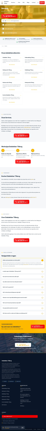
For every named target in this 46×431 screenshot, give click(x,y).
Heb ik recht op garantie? (8, 287)
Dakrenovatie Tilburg (5, 396)
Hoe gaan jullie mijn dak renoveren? (10, 308)
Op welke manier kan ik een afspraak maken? (12, 281)
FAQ (23, 2)
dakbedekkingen (27, 127)
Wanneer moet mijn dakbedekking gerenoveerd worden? (15, 297)
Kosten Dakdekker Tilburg (6, 402)
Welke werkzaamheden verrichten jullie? (11, 260)
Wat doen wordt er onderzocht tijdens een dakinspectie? (15, 313)
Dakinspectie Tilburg (5, 391)
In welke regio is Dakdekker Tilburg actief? (12, 271)
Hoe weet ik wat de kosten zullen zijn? (11, 276)
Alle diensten (4, 404)
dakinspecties (26, 264)
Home (3, 46)
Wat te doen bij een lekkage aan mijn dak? (12, 292)
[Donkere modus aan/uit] (38, 2)
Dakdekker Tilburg (6, 2)
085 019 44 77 (33, 197)
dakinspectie (8, 197)
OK (22, 427)
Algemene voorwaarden (28, 429)
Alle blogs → (22, 405)
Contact (33, 2)
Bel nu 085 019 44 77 (8, 416)
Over (19, 2)
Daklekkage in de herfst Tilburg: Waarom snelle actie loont (25, 402)
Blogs (28, 2)
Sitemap (43, 429)
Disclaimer (38, 429)
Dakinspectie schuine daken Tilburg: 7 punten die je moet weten (25, 390)
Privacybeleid (7, 428)
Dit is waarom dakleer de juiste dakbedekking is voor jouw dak (25, 396)
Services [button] (13, 2)
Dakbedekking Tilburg (6, 388)
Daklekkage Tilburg (5, 394)
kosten (32, 179)
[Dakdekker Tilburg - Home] (2, 2)
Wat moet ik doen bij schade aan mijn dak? (12, 302)
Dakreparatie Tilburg (5, 399)
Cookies (34, 429)
